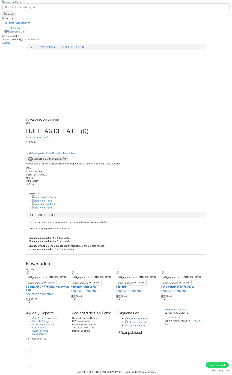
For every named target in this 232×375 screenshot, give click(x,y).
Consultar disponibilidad (64, 153)
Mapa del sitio (39, 333)
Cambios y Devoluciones (44, 318)
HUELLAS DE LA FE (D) (72, 47)
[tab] (116, 215)
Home (31, 47)
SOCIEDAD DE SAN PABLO (40, 294)
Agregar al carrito (57, 276)
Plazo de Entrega (41, 321)
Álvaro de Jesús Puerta (37, 137)
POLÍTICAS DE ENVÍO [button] (42, 215)
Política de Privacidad (43, 324)
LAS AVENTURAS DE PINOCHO (177, 287)
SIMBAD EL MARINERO (83, 287)
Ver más (30, 269)
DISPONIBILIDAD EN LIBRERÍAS (49, 158)
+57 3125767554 (173, 317)
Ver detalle (49, 282)
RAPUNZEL (122, 287)
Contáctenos (38, 327)
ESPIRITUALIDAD (47, 47)
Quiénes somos (40, 330)
